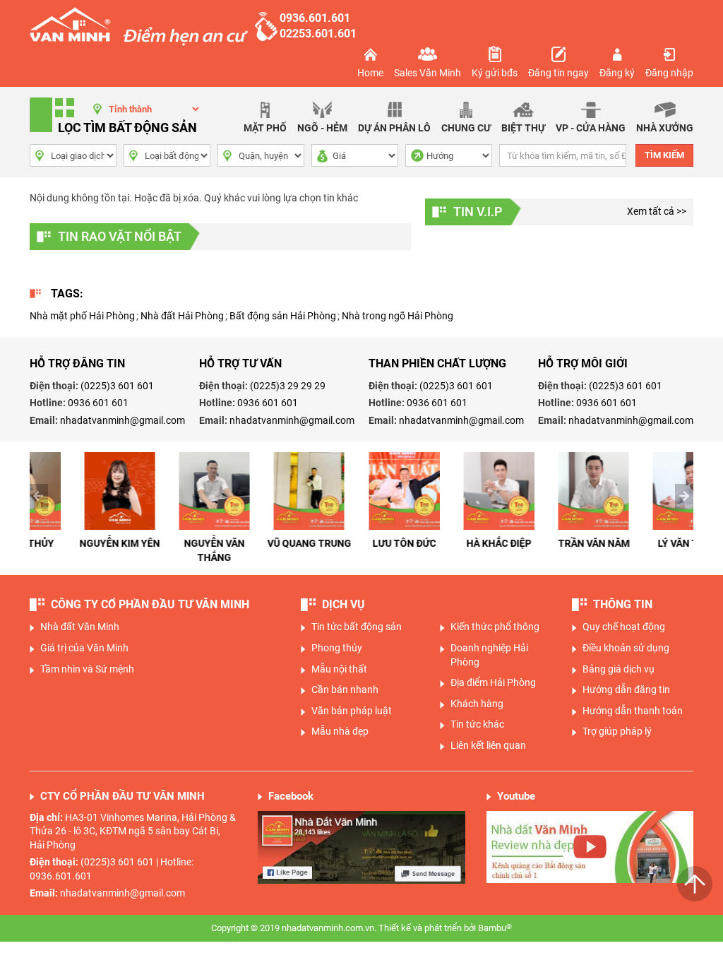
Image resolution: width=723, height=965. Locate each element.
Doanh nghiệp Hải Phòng (489, 655)
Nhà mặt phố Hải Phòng (82, 315)
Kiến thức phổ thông (494, 626)
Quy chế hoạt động (623, 626)
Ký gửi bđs (495, 72)
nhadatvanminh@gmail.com (122, 420)
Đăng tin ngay (558, 72)
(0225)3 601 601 (117, 385)
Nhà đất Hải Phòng (182, 315)
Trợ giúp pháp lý (617, 731)
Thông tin (622, 604)
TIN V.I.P (478, 211)
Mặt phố (265, 128)
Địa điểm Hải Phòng (493, 682)
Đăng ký (617, 72)
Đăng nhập (669, 72)
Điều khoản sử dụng (625, 647)
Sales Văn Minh (427, 72)
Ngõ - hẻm (322, 128)
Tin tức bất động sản (356, 626)
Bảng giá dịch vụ (618, 669)
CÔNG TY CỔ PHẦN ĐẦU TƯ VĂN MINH (150, 604)
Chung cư (466, 128)
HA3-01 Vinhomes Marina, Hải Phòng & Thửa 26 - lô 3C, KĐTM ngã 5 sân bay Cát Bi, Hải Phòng (133, 831)
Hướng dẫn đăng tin (626, 689)
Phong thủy (336, 647)
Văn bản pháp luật (351, 710)
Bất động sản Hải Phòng (282, 315)
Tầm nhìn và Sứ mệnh (87, 669)
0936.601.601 (315, 18)
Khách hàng (476, 703)
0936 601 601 (98, 402)
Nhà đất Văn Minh (79, 626)
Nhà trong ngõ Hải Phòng (397, 315)
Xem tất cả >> (656, 211)
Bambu (495, 928)
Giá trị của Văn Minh (84, 647)
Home (370, 72)
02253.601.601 (318, 33)
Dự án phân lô (394, 128)
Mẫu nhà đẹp (340, 731)
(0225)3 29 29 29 (287, 385)
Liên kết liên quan (488, 745)
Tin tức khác (477, 724)
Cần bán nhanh (344, 689)
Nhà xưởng (664, 128)
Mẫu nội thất (339, 669)
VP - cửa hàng (591, 128)
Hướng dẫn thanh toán (632, 710)
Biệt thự (523, 128)
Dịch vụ (343, 604)
